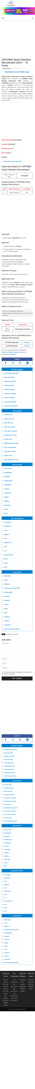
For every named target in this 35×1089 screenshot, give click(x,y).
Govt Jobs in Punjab (10, 451)
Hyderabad (7, 493)
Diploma (6, 534)
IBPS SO (6, 988)
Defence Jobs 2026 (10, 393)
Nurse (6, 608)
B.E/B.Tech (7, 526)
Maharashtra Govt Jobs (11, 443)
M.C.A (6, 563)
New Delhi (7, 505)
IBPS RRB (5, 991)
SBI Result (31, 979)
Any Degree (7, 522)
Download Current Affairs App (17, 72)
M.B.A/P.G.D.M (8, 555)
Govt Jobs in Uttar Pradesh (12, 634)
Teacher (6, 621)
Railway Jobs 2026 (10, 381)
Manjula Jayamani (7, 68)
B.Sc (5, 567)
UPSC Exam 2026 (9, 389)
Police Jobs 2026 (9, 397)
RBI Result (31, 984)
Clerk (5, 580)
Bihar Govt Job (8, 423)
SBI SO (6, 993)
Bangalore (7, 476)
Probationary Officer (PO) (12, 588)
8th (5, 538)
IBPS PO (6, 979)
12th (5, 546)
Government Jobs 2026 (11, 373)
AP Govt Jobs (8, 414)
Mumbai (6, 501)
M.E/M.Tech (7, 542)
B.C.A (6, 559)
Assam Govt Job (9, 419)
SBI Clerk (5, 986)
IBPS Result (31, 982)
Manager (7, 596)
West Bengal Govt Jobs (11, 459)
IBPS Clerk (6, 984)
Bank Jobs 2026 (9, 377)
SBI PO (6, 982)
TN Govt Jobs (8, 455)
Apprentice (7, 576)
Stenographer (8, 592)
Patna (6, 509)
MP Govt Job (8, 439)
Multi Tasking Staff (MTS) (12, 629)
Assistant (7, 600)
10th (5, 530)
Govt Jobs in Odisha (10, 447)
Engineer (7, 584)
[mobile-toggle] (2, 18)
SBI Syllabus (22, 979)
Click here (27, 342)
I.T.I (5, 551)
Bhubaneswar (8, 480)
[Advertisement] (17, 39)
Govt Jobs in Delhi (9, 427)
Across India (8, 468)
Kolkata (6, 497)
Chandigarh (7, 484)
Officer (6, 604)
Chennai (6, 489)
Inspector (7, 617)
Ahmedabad (8, 472)
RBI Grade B (6, 1000)
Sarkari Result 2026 (10, 402)
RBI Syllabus (22, 986)
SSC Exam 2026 (9, 385)
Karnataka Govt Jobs (10, 435)
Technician (7, 625)
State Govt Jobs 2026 (10, 406)
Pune (5, 513)
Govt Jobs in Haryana (10, 431)
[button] (32, 18)
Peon (5, 612)
